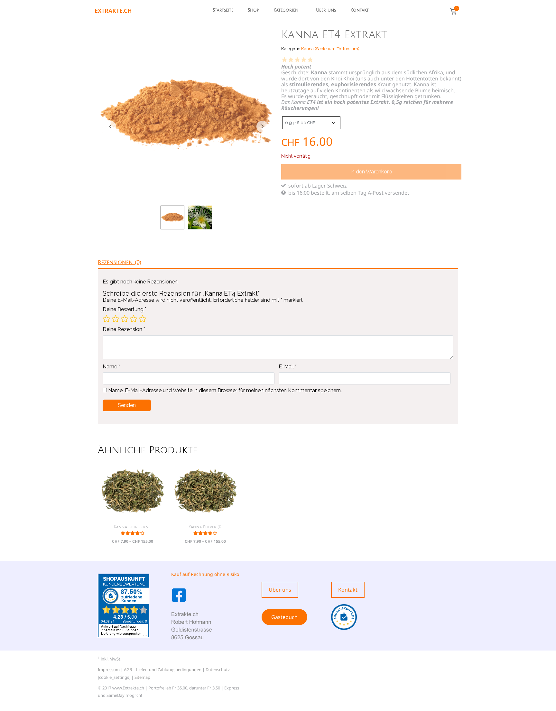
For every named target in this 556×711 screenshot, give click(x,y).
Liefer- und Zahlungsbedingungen (168, 669)
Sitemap (142, 677)
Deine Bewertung (124, 309)
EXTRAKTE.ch (113, 10)
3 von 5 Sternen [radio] (124, 319)
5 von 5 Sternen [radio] (142, 319)
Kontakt (359, 10)
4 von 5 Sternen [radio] (133, 319)
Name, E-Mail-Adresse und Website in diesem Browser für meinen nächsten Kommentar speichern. (225, 390)
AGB (128, 669)
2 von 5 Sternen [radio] (115, 319)
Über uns (326, 10)
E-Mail (288, 367)
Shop (253, 10)
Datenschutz (218, 669)
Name (111, 367)
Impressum (109, 669)
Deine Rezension (124, 329)
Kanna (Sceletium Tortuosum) (330, 48)
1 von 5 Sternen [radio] (106, 319)
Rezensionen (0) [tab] (119, 262)
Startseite (223, 10)
